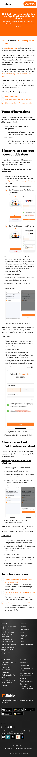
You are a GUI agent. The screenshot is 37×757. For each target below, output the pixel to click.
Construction (24, 630)
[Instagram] (8, 727)
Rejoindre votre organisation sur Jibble (18, 603)
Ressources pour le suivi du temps (8, 681)
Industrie (23, 633)
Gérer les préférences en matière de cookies (26, 686)
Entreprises (24, 627)
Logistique (24, 636)
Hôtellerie (23, 639)
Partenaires (24, 662)
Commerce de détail (27, 645)
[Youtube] (11, 727)
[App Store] (6, 709)
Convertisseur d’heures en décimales (6, 670)
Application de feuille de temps (7, 640)
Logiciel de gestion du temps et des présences (8, 634)
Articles (4, 685)
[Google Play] (18, 709)
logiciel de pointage (11, 48)
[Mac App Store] (30, 709)
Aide (3, 41)
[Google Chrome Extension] (18, 714)
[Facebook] (5, 727)
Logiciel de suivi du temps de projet (8, 649)
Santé (22, 642)
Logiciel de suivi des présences (8, 628)
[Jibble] (6, 4)
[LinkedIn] (2, 727)
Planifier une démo (26, 681)
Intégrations (5, 653)
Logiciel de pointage (8, 645)
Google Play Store (28, 181)
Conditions (8, 748)
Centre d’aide (25, 665)
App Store (11, 181)
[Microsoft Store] (6, 714)
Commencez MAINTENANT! (30, 4)
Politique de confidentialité (23, 748)
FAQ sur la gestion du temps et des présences (26, 676)
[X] (14, 727)
